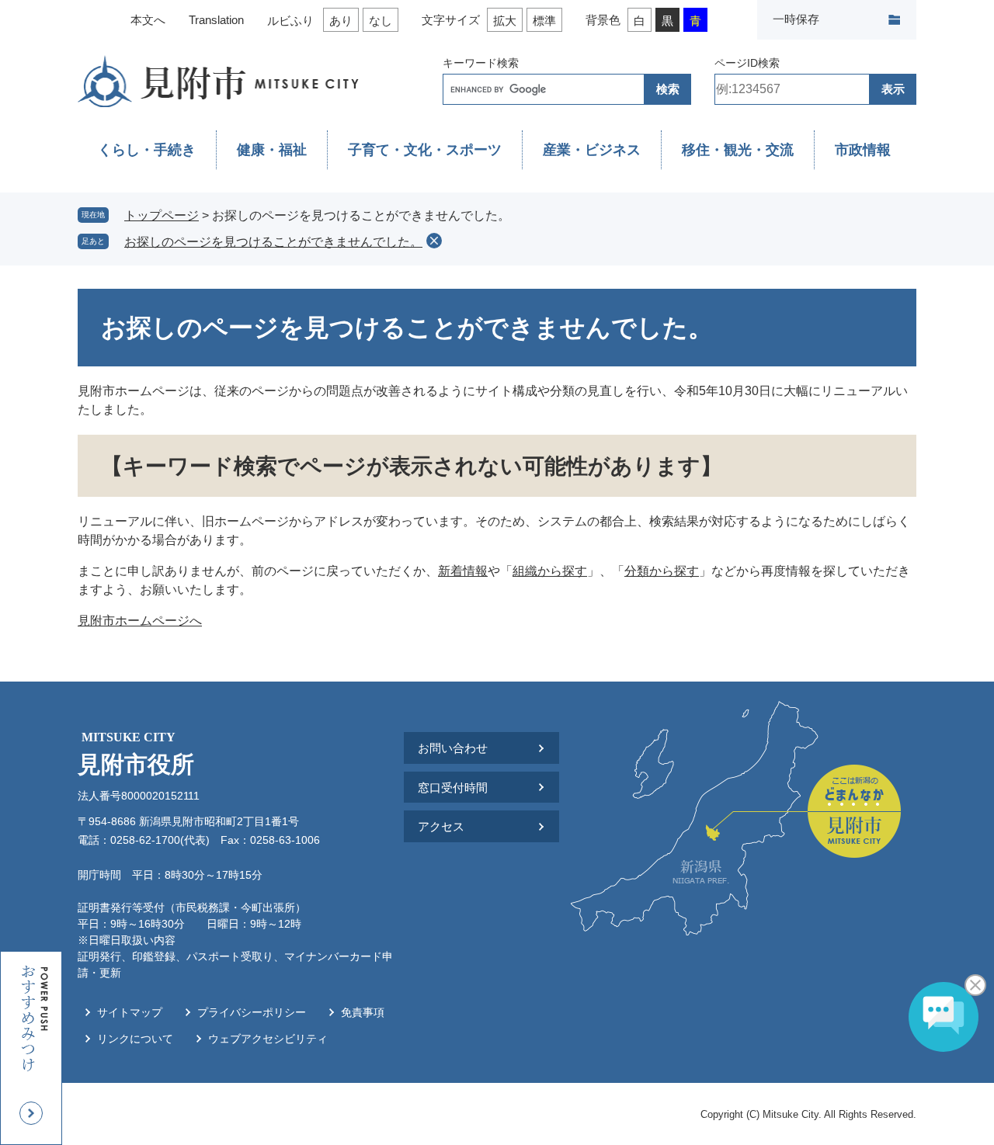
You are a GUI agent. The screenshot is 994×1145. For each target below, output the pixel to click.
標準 (544, 20)
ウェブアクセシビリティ (268, 1038)
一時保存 (796, 19)
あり (341, 20)
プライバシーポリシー (251, 1012)
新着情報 (463, 571)
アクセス (441, 826)
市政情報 (863, 150)
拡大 (504, 20)
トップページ (161, 215)
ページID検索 (747, 62)
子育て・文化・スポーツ (425, 150)
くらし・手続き (147, 150)
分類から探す (661, 571)
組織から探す (550, 571)
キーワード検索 (481, 62)
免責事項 (362, 1012)
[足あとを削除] (434, 240)
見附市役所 (136, 753)
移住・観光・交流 (738, 150)
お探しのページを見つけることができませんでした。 (273, 241)
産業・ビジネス (592, 150)
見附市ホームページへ (140, 620)
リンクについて (135, 1038)
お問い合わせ (453, 748)
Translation (216, 19)
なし (380, 20)
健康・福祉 (272, 150)
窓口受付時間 (453, 787)
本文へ (147, 19)
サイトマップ (129, 1012)
